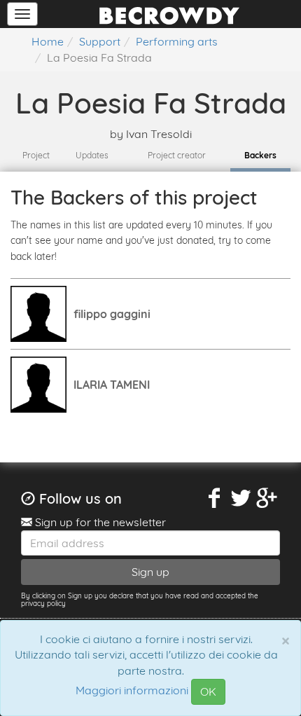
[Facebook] (215, 498)
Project (36, 155)
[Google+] (267, 498)
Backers (260, 155)
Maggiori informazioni (132, 691)
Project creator (177, 155)
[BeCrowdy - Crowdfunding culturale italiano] (169, 14)
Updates (92, 155)
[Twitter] (240, 498)
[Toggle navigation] (22, 14)
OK (208, 691)
